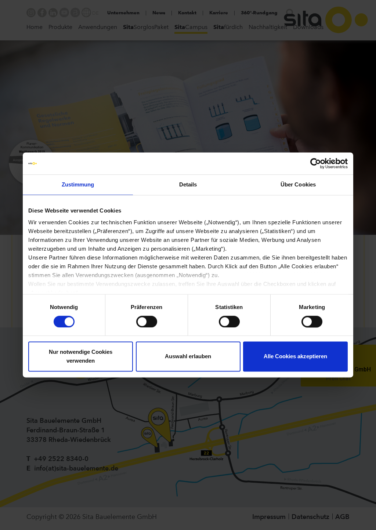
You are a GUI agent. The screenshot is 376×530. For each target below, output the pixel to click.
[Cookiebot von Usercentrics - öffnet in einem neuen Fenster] (315, 163)
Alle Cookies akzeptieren (295, 356)
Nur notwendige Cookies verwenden (80, 356)
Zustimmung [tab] (78, 184)
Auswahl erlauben (188, 356)
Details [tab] (188, 184)
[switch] (146, 321)
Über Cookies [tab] (298, 184)
